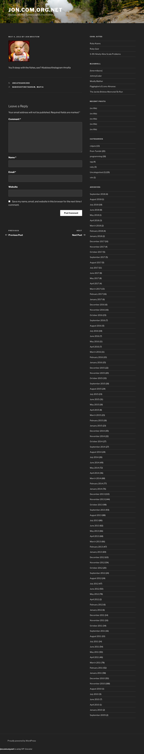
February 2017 (96, 294)
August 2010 (96, 689)
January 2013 (96, 552)
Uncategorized (21, 83)
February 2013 (96, 547)
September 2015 (97, 383)
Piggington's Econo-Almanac (103, 86)
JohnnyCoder (96, 76)
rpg (91, 161)
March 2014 (95, 478)
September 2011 (97, 631)
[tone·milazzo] (96, 70)
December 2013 (97, 494)
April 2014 (94, 473)
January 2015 (96, 425)
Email (12, 172)
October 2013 (96, 504)
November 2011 (97, 620)
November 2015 (97, 373)
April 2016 (94, 346)
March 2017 (95, 289)
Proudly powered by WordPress (22, 741)
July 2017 (94, 267)
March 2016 (95, 352)
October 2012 (96, 568)
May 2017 (94, 278)
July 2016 (94, 331)
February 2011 (96, 668)
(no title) (93, 108)
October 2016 (96, 315)
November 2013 (97, 499)
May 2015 (94, 404)
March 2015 (95, 415)
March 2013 (95, 541)
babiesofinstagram (24, 87)
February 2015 (96, 420)
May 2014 (94, 468)
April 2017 (94, 283)
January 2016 (96, 362)
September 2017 (97, 257)
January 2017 (96, 299)
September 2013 (97, 510)
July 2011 (94, 641)
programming (96, 156)
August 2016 (96, 325)
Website (13, 187)
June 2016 (94, 336)
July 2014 (94, 457)
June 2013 (94, 525)
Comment (14, 119)
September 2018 (97, 194)
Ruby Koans (95, 43)
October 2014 (96, 441)
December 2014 (97, 431)
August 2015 (96, 389)
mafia (40, 87)
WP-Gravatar (26, 749)
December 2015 (97, 368)
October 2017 (96, 252)
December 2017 (97, 241)
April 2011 (94, 657)
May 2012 (94, 594)
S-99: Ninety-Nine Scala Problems (105, 54)
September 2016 (97, 320)
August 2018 (96, 199)
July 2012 (94, 583)
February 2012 (96, 604)
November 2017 (97, 247)
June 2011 (94, 646)
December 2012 (97, 557)
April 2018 (94, 220)
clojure (93, 146)
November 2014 (97, 436)
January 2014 (96, 489)
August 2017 (95, 262)
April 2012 (94, 599)
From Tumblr (95, 151)
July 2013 (94, 520)
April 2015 (94, 410)
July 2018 (94, 204)
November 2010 (97, 683)
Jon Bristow (32, 37)
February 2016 (96, 357)
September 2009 (98, 715)
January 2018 (96, 236)
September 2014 (97, 447)
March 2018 (95, 225)
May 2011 (94, 652)
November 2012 (97, 562)
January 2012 (96, 610)
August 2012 (95, 578)
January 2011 (96, 673)
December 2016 (97, 304)
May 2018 (94, 215)
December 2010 (97, 678)
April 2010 (94, 704)
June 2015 (94, 399)
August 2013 (96, 515)
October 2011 (96, 625)
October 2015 (96, 378)
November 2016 (97, 310)
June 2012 (94, 589)
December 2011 (97, 615)
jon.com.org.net (35, 10)
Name (12, 157)
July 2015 (94, 394)
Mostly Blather (96, 81)
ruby (92, 167)
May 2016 (94, 341)
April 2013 (94, 536)
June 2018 (94, 210)
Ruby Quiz (94, 49)
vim (91, 177)
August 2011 (95, 636)
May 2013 (94, 531)
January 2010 (96, 710)
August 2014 (96, 452)
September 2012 (97, 573)
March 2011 (95, 662)
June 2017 (94, 273)
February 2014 (96, 483)
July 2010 (94, 694)
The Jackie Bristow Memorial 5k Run (106, 92)
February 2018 (96, 231)
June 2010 (94, 699)
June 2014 (94, 462)
